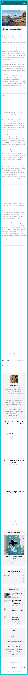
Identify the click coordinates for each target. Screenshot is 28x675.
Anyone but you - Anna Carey (17, 594)
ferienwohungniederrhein (14, 641)
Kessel (9, 644)
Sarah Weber (7, 360)
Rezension (6, 581)
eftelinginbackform (14, 639)
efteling (14, 636)
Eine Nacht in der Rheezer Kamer (14, 522)
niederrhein (18, 649)
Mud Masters (16, 646)
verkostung (14, 654)
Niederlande (10, 649)
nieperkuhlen (10, 651)
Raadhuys (19, 651)
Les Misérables (17, 644)
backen (9, 633)
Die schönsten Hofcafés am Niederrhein (16, 602)
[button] (12, 562)
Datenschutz (13, 667)
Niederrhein (7, 575)
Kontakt (5, 667)
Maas (9, 646)
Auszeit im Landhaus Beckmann (15, 617)
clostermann (17, 633)
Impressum (22, 667)
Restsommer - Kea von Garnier (17, 609)
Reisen (5, 578)
